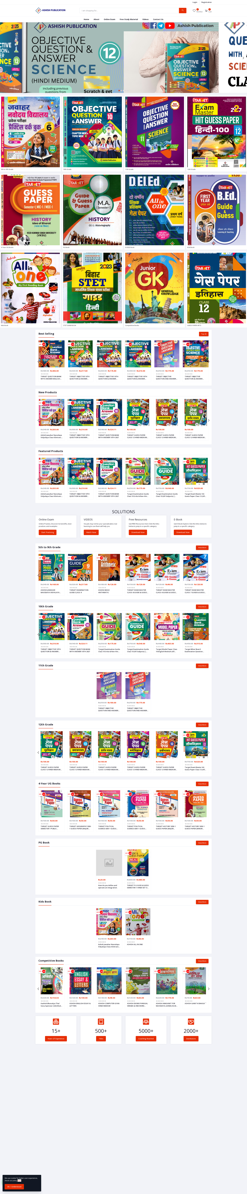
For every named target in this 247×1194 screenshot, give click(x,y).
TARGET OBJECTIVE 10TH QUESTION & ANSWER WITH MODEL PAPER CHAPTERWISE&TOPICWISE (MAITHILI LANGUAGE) (80, 377)
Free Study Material (129, 19)
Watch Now (91, 532)
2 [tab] (121, 90)
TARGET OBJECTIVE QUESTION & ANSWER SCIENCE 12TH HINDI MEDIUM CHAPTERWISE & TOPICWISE (195, 377)
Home (86, 19)
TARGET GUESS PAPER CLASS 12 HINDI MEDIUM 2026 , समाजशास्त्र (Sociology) (166, 436)
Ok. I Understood (14, 1186)
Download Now (137, 532)
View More (202, 547)
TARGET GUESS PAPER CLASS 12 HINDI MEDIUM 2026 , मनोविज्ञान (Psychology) (138, 768)
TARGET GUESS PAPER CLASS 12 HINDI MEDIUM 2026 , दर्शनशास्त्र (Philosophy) (195, 436)
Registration (206, 2)
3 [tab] (123, 90)
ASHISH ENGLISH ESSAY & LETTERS (80, 1004)
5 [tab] (127, 90)
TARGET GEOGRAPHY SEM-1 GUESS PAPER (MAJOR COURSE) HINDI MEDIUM (80, 827)
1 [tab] (119, 90)
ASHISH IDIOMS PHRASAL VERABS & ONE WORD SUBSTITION (137, 1004)
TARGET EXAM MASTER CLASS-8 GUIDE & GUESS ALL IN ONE (137, 591)
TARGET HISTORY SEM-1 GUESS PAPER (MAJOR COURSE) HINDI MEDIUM (166, 827)
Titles (101, 1038)
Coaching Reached (146, 1038)
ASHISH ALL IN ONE (135, 944)
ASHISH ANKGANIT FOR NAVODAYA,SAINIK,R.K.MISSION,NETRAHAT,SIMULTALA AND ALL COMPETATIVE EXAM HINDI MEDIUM (167, 1004)
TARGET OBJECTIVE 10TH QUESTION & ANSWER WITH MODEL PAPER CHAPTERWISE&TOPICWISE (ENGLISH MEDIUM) (138, 377)
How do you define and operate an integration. (107, 886)
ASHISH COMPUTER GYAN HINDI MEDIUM (108, 1004)
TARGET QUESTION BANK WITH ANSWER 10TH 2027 (108, 436)
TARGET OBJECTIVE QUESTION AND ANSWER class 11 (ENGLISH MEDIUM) (108, 709)
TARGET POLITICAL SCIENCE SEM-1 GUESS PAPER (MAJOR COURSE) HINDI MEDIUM (107, 827)
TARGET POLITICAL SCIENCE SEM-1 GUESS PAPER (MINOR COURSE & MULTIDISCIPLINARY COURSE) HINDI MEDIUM (137, 827)
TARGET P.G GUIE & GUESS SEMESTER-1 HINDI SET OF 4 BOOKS (138, 886)
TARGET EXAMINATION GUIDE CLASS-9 (78, 591)
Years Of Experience (56, 1038)
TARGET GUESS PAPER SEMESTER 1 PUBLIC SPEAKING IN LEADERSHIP (51, 827)
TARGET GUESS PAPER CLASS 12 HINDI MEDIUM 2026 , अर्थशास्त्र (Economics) (166, 768)
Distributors (191, 1038)
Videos (145, 19)
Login (195, 2)
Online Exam (109, 19)
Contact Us (158, 19)
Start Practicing (47, 532)
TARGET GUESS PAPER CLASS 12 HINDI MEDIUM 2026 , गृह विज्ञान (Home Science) (137, 436)
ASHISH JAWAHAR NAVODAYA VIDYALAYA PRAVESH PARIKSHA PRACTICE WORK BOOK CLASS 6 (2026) (50, 591)
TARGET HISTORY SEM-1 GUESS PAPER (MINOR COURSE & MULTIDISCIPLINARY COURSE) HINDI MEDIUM (195, 827)
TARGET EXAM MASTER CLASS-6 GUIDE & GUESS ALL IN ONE (166, 591)
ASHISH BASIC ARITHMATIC (104, 591)
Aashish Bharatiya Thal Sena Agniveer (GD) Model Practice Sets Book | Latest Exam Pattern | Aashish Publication (52, 1004)
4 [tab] (125, 90)
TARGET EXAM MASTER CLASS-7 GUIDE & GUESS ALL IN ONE (195, 591)
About (96, 19)
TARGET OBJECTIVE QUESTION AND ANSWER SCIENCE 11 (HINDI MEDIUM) (166, 377)
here (19, 1180)
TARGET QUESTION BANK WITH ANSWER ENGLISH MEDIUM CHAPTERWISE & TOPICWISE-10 (51, 377)
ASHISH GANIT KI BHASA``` (195, 1003)
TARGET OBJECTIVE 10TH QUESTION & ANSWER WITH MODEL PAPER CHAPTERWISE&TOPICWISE (109, 377)
